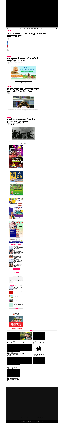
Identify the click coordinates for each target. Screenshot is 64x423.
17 (18, 279)
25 (20, 280)
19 (22, 279)
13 (10, 279)
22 (14, 280)
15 (14, 279)
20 (10, 280)
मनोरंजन (35, 28)
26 (22, 280)
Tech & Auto (42, 28)
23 (16, 280)
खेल (29, 28)
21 (12, 280)
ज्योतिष (32, 28)
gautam (11, 63)
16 (16, 279)
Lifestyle (38, 28)
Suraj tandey (12, 124)
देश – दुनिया (24, 28)
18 (20, 279)
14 (12, 279)
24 (18, 280)
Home (21, 28)
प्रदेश (27, 28)
